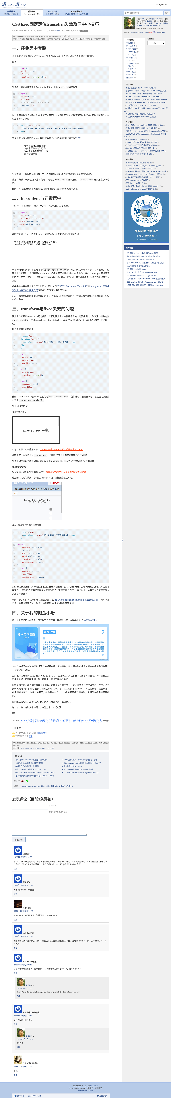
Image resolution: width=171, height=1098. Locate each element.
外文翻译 (129, 78)
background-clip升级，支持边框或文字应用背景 (144, 94)
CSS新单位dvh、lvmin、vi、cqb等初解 (141, 105)
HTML (38, 14)
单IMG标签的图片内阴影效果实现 (139, 163)
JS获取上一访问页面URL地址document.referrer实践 (146, 131)
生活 (47, 14)
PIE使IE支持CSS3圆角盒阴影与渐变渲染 (142, 145)
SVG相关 (131, 55)
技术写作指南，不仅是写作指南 (46, 342)
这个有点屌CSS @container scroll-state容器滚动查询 (35, 772)
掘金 (141, 32)
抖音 (152, 32)
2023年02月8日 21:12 (25, 988)
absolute (23, 786)
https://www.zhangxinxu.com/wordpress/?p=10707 (43, 36)
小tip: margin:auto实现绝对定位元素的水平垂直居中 (82, 763)
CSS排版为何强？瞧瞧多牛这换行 (139, 154)
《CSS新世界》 (141, 25)
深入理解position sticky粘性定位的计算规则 (76, 599)
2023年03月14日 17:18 (23, 885)
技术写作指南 (89, 620)
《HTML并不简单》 (154, 25)
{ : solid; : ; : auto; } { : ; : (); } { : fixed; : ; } (30, 372)
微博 (137, 32)
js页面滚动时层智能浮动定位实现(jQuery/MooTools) (35, 776)
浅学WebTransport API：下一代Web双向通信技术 (145, 174)
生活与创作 (52, 11)
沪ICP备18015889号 (85, 1090)
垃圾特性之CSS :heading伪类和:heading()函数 (143, 166)
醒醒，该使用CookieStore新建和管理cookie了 (143, 186)
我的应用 (20, 1096)
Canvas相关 (132, 52)
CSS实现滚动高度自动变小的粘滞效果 (29, 763)
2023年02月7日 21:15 (25, 1039)
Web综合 (129, 75)
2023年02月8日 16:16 (23, 964)
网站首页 (11, 11)
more (143, 18)
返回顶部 (103, 1095)
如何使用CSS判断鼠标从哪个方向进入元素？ (143, 177)
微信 (132, 32)
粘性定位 (62, 786)
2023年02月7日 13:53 (23, 1015)
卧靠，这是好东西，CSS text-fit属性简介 (141, 88)
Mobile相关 (130, 72)
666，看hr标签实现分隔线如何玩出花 (140, 148)
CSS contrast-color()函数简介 (137, 180)
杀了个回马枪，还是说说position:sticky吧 (31, 769)
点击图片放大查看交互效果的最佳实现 (140, 168)
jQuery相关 (132, 63)
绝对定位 (69, 786)
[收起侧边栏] (122, 540)
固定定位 (54, 786)
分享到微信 (41, 733)
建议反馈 (15, 14)
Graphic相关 (131, 49)
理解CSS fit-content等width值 (72, 286)
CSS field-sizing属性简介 (135, 183)
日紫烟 (56, 14)
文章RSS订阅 (35, 1095)
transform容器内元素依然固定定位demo (66, 471)
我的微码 (7, 14)
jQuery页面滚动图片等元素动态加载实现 (141, 142)
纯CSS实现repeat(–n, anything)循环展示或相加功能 (146, 102)
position (41, 786)
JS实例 (130, 69)
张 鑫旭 (28, 985)
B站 (158, 32)
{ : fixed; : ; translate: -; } (35, 101)
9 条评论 (84, 31)
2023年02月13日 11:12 (23, 936)
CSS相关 (57, 31)
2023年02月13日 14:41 (23, 911)
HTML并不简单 (70, 14)
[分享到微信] (27, 781)
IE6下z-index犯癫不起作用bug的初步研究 (78, 769)
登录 (89, 1096)
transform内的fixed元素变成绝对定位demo (61, 449)
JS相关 (129, 61)
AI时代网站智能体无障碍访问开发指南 (140, 114)
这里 (30, 736)
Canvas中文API (82, 14)
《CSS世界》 (149, 23)
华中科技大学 (155, 19)
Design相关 (130, 46)
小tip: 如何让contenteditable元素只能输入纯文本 (144, 125)
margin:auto (33, 786)
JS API (130, 66)
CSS (25, 14)
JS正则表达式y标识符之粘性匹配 (27, 766)
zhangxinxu (19, 36)
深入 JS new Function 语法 (136, 139)
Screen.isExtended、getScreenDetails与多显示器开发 (147, 99)
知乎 (146, 32)
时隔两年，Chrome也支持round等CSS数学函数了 (145, 151)
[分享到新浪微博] (23, 781)
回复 (15, 868)
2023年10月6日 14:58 (23, 857)
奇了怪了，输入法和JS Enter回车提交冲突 (82, 720)
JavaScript (31, 14)
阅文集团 (148, 21)
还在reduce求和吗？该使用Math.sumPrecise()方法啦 (146, 91)
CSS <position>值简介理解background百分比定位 (82, 772)
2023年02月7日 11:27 (23, 1066)
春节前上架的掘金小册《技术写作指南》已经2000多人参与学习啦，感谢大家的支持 (51, 128)
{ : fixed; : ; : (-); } (33, 74)
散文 (51, 14)
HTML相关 (130, 58)
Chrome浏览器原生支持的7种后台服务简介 (40, 720)
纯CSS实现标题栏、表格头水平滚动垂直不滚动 (80, 760)
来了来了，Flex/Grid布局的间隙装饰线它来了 (143, 97)
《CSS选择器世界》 (161, 23)
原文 (78, 138)
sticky (48, 786)
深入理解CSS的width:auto (73, 766)
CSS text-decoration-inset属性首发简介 (141, 189)
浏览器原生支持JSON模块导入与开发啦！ (142, 117)
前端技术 (32, 11)
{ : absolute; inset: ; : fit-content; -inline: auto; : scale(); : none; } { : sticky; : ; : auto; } (30, 562)
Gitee (163, 32)
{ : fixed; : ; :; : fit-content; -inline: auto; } (30, 220)
